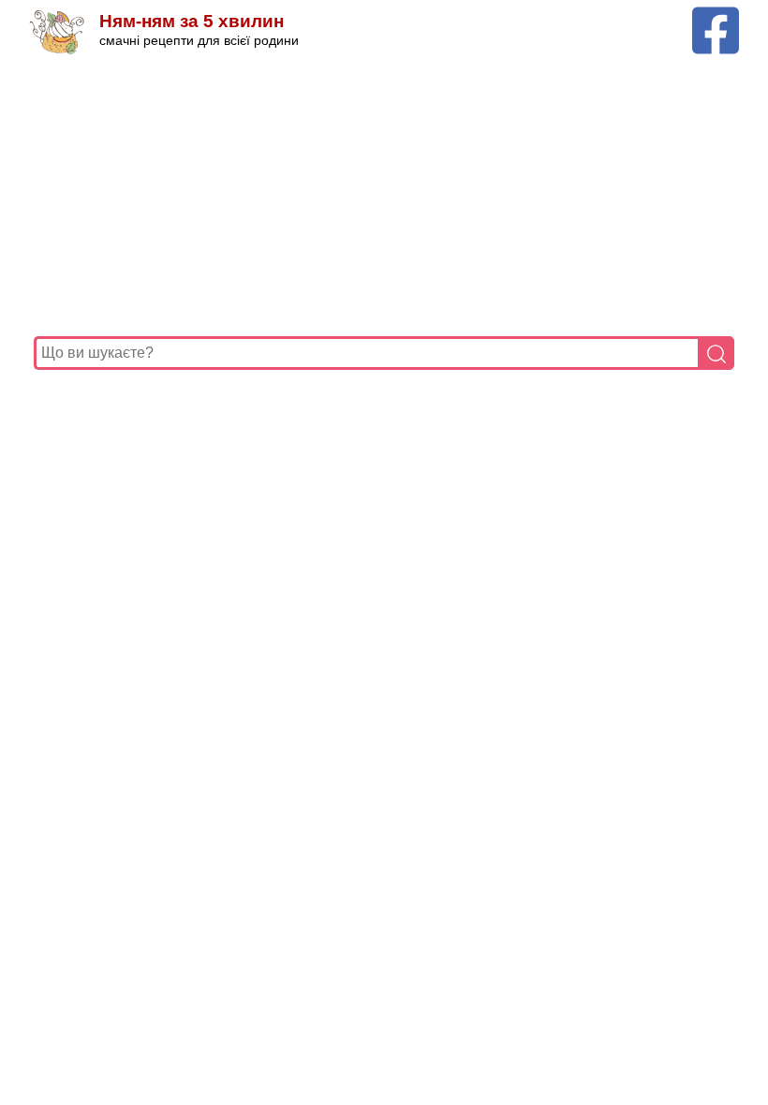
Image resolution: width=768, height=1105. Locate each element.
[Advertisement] (384, 196)
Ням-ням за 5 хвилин (191, 21)
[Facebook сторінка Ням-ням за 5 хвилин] (715, 15)
